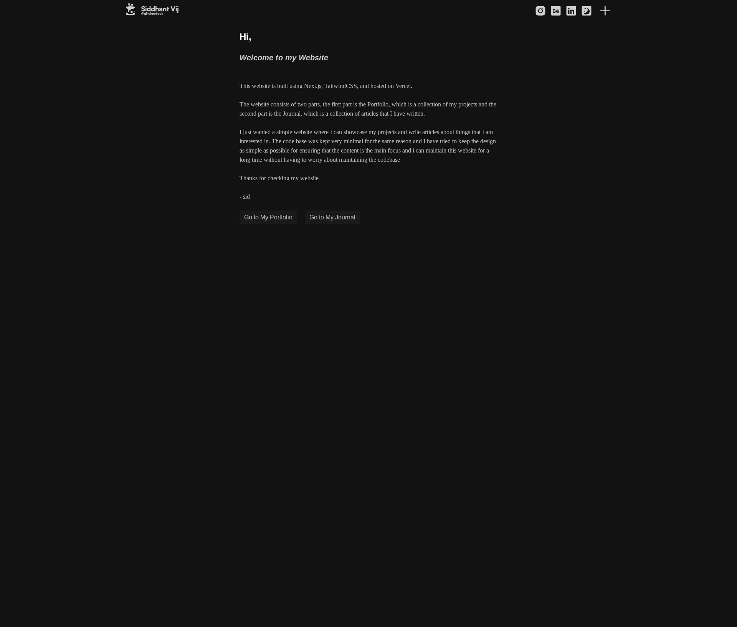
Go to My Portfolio (268, 217)
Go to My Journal (332, 217)
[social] (540, 11)
